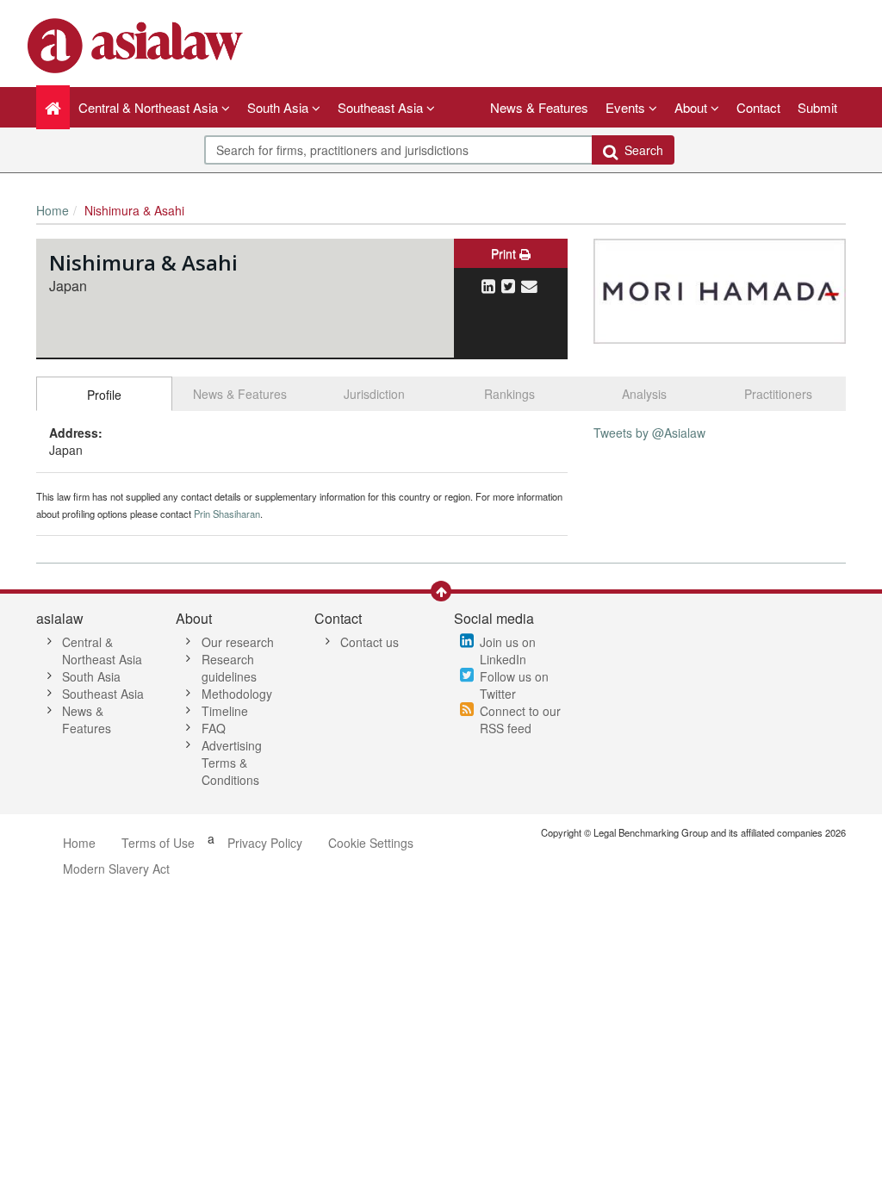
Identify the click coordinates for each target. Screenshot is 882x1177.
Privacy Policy (264, 842)
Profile (104, 394)
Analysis (644, 393)
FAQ (214, 728)
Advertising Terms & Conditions (232, 762)
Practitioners (778, 393)
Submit (817, 107)
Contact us (369, 642)
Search (640, 150)
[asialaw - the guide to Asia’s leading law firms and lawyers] (137, 44)
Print (505, 253)
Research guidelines (229, 668)
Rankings (509, 393)
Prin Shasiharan (227, 513)
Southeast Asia (103, 693)
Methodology (237, 693)
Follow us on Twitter (514, 685)
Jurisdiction (374, 393)
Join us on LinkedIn (508, 650)
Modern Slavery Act (116, 868)
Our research (238, 642)
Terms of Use (158, 842)
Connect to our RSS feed (520, 719)
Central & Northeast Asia (102, 650)
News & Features (539, 107)
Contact (758, 107)
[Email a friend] (529, 285)
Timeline (225, 710)
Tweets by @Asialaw (649, 432)
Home (52, 210)
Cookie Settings (370, 842)
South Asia (91, 676)
